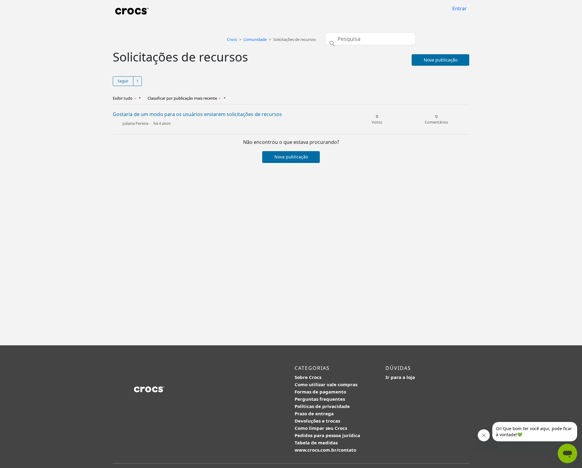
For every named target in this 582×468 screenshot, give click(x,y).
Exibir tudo (123, 98)
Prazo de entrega (314, 413)
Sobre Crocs (308, 377)
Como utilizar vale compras (326, 384)
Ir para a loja (400, 377)
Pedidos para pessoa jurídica (327, 435)
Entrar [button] (459, 8)
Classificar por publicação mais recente (183, 98)
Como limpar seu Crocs (321, 428)
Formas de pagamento (320, 392)
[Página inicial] (132, 11)
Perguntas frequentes (320, 399)
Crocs (232, 39)
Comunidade (255, 39)
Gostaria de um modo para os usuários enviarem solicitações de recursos (197, 114)
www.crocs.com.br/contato (325, 450)
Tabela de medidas (316, 443)
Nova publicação (440, 60)
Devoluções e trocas (317, 421)
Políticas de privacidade (322, 406)
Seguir (123, 81)
